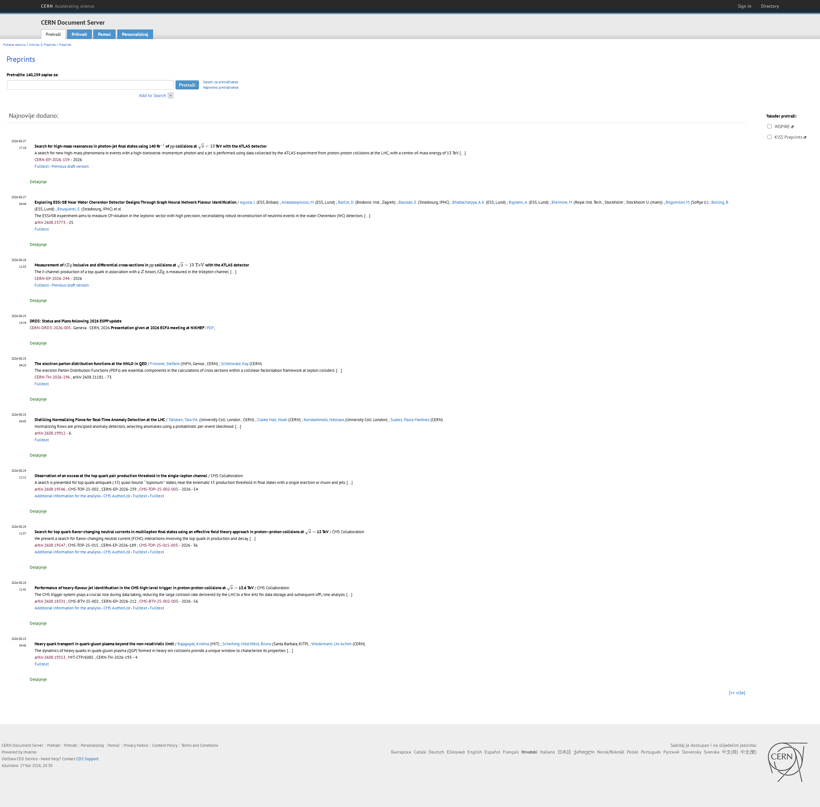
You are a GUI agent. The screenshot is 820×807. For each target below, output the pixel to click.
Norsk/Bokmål (610, 752)
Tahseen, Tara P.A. (183, 419)
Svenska (711, 752)
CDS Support (87, 759)
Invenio (30, 752)
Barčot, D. (346, 202)
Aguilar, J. (248, 202)
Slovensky (691, 752)
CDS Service (27, 759)
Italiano (547, 752)
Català (420, 752)
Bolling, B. (720, 202)
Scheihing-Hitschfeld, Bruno (246, 644)
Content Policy (164, 745)
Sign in (744, 6)
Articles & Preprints (42, 45)
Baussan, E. (407, 202)
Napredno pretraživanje (221, 87)
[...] (463, 153)
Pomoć (104, 34)
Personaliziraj (135, 34)
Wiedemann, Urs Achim (331, 644)
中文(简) (730, 752)
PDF (210, 327)
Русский (671, 752)
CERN (67, 6)
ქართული (584, 752)
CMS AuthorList (116, 496)
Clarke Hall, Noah (272, 419)
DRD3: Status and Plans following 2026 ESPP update (76, 321)
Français (511, 752)
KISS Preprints (788, 137)
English (474, 752)
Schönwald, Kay (235, 363)
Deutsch (436, 752)
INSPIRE (782, 126)
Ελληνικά (456, 752)
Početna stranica (14, 45)
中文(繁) (749, 752)
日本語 (564, 752)
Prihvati (79, 34)
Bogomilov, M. (678, 202)
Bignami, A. (518, 202)
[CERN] (787, 762)
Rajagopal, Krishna (193, 644)
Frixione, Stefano (165, 363)
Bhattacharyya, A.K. (468, 202)
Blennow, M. (562, 202)
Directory (770, 6)
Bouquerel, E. (68, 209)
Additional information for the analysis (68, 496)
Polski (632, 752)
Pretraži (53, 34)
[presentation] (162, 145)
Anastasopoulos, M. (298, 202)
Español (492, 752)
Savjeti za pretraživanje (220, 82)
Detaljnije (38, 181)
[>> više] (737, 693)
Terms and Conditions (199, 745)
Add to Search (152, 95)
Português (651, 752)
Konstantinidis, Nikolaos (324, 419)
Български (401, 752)
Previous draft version (70, 166)
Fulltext (42, 166)
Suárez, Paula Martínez (410, 419)
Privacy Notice (136, 745)
